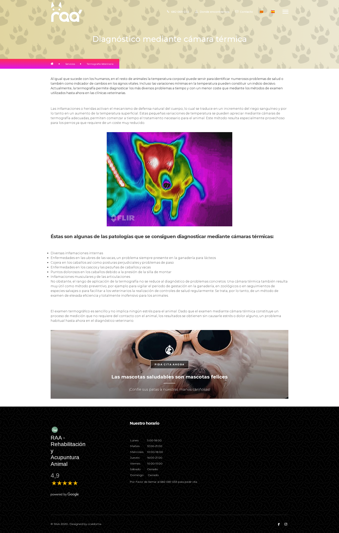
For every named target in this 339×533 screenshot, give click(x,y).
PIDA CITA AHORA (170, 364)
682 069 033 (168, 482)
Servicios (70, 63)
